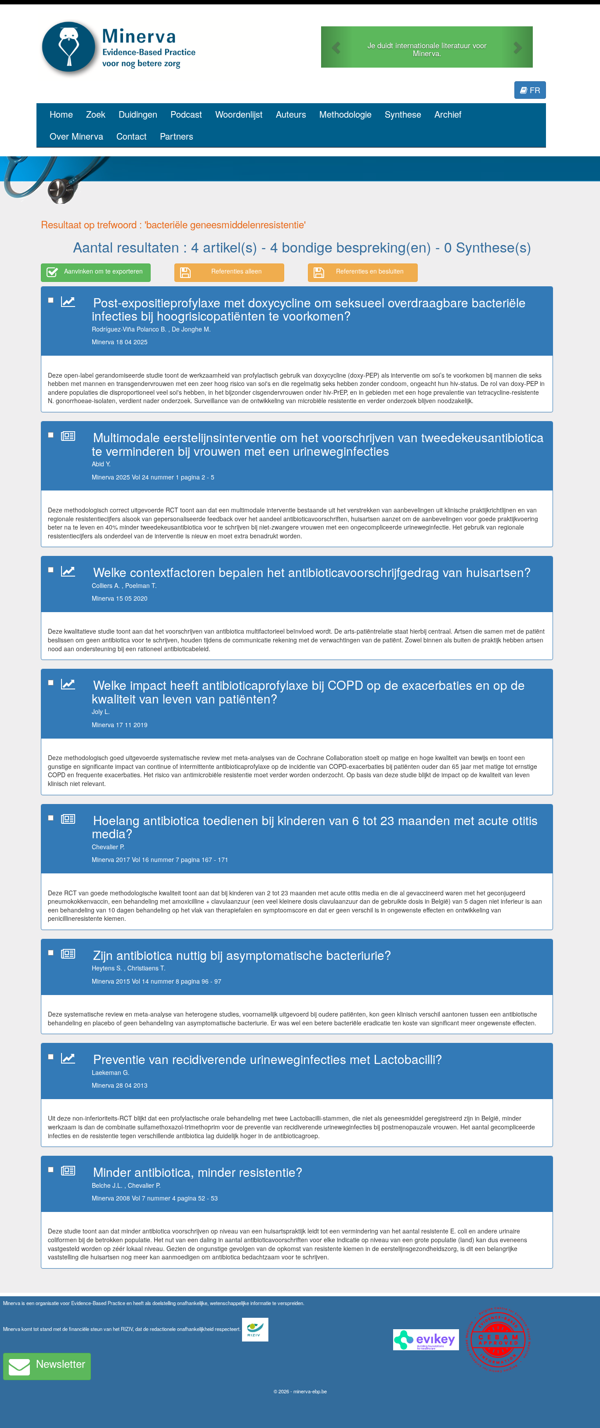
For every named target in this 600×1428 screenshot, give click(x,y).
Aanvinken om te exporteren (103, 271)
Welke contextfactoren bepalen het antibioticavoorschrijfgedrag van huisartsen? (312, 572)
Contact (131, 136)
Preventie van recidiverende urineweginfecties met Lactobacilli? (267, 1058)
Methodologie (345, 114)
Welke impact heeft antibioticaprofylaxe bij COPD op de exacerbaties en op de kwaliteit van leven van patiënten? (308, 691)
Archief (448, 114)
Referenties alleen (236, 271)
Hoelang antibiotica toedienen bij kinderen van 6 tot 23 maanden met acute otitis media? (315, 826)
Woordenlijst (239, 114)
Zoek (95, 114)
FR (534, 89)
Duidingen (138, 114)
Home (61, 114)
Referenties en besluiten (370, 271)
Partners (176, 136)
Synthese (403, 114)
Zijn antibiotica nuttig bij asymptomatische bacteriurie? (242, 954)
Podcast (186, 114)
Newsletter (60, 1363)
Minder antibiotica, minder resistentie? (198, 1171)
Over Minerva (76, 136)
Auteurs (291, 114)
